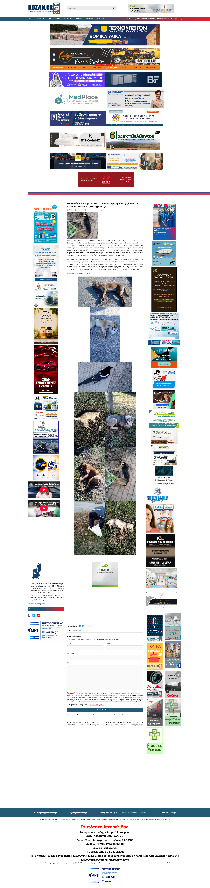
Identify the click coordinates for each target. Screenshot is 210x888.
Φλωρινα (100, 19)
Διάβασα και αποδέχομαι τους (86, 705)
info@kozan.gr (168, 813)
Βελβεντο (68, 19)
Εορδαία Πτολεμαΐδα (79, 630)
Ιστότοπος (70, 653)
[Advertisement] (46, 543)
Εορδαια (40, 19)
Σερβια (57, 19)
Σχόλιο (69, 662)
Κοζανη (31, 19)
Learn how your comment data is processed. (108, 715)
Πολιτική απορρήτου (84, 695)
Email (108, 643)
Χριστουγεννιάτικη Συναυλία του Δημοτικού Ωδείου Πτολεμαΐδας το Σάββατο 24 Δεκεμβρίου (83, 723)
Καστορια (90, 19)
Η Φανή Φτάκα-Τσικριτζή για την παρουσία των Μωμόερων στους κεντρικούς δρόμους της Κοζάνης (124, 723)
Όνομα (69, 643)
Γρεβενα (79, 19)
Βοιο (49, 19)
